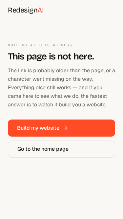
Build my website (38, 127)
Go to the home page (43, 148)
